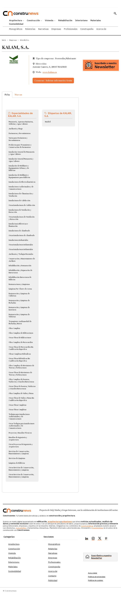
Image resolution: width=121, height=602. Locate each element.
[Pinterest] (106, 539)
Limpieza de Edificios (17, 463)
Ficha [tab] (7, 94)
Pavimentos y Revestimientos (19, 133)
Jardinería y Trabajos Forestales (21, 254)
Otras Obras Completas (17, 405)
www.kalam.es (49, 72)
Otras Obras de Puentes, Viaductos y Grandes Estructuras (22, 387)
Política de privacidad (96, 576)
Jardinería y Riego (16, 129)
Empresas (13, 40)
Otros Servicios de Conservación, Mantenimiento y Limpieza (21, 469)
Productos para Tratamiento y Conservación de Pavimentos (20, 146)
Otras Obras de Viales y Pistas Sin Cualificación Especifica (21, 399)
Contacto (52, 576)
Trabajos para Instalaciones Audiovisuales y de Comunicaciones (19, 416)
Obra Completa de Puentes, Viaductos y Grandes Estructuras (21, 380)
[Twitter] (99, 539)
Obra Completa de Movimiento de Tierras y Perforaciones (21, 367)
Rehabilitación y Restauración (20, 266)
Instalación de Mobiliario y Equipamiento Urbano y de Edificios (19, 168)
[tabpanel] (40, 291)
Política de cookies (95, 580)
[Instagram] (93, 539)
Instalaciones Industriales (18, 240)
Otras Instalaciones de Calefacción (22, 205)
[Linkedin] (86, 539)
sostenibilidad (97, 528)
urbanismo (67, 521)
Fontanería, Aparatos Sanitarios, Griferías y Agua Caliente (21, 123)
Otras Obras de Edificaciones (20, 338)
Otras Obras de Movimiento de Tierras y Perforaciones (20, 373)
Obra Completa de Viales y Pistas (21, 393)
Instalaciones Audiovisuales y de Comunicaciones (21, 188)
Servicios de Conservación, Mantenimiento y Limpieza (19, 452)
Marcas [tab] (18, 94)
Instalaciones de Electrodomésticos (22, 182)
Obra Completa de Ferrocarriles (21, 342)
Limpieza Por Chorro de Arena (20, 289)
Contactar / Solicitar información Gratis (53, 80)
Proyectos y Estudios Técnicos (20, 433)
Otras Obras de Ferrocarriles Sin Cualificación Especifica (21, 348)
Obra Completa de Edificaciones (21, 333)
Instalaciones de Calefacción (19, 200)
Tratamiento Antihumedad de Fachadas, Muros (20, 322)
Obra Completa (14, 328)
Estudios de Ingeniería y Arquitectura (18, 438)
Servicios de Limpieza (17, 458)
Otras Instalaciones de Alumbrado (22, 235)
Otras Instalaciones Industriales (21, 245)
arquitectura (54, 521)
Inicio (4, 40)
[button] (115, 13)
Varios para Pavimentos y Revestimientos (18, 139)
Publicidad (52, 580)
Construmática (87, 526)
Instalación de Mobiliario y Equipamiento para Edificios (19, 176)
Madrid (48, 122)
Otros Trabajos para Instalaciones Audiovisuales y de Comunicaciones (21, 426)
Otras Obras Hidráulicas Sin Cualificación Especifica (19, 359)
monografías (21, 528)
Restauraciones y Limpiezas (19, 284)
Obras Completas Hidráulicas (20, 354)
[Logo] (17, 510)
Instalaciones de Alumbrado (19, 231)
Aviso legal (92, 573)
